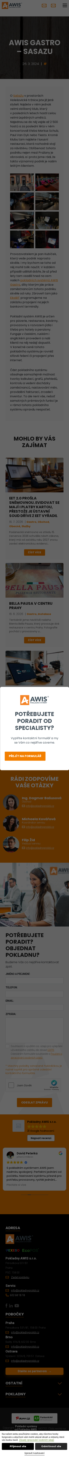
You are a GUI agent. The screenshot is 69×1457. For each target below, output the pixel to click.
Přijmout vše (18, 1446)
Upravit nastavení (34, 1453)
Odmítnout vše (51, 1446)
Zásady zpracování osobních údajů (36, 1440)
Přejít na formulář (25, 756)
